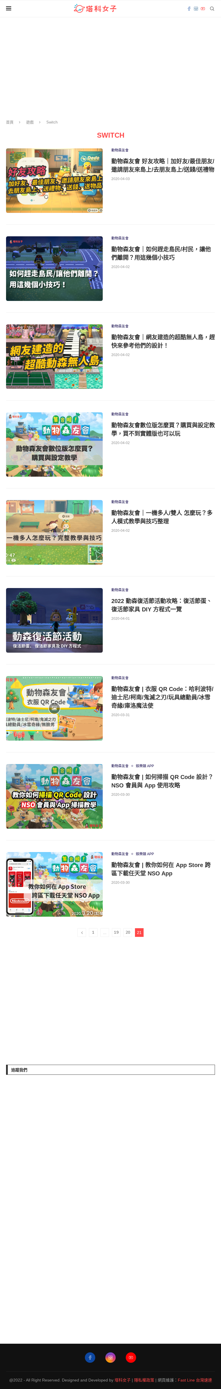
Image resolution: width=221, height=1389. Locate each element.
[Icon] (54, 708)
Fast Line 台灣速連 (195, 1380)
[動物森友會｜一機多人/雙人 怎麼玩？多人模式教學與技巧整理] (54, 532)
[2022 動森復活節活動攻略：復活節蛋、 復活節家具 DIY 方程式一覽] (54, 620)
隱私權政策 (144, 1380)
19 (116, 932)
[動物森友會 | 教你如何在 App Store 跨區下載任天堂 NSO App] (54, 884)
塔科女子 (123, 1380)
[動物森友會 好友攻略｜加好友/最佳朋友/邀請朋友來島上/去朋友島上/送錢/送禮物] (54, 180)
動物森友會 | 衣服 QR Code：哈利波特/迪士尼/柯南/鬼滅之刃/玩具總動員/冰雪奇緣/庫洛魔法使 (162, 697)
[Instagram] (196, 8)
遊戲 (30, 122)
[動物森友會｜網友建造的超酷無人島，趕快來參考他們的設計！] (54, 356)
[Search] (212, 8)
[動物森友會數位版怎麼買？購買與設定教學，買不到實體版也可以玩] (54, 444)
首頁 (10, 122)
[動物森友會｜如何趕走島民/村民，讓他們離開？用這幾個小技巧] (54, 268)
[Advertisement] (49, 1002)
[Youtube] (203, 8)
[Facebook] (189, 8)
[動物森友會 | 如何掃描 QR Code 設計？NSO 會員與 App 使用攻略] (54, 796)
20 (127, 932)
